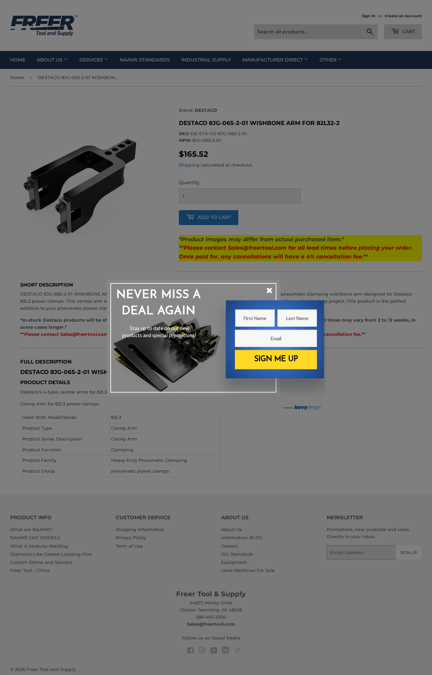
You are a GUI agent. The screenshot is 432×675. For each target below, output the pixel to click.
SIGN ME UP (276, 359)
